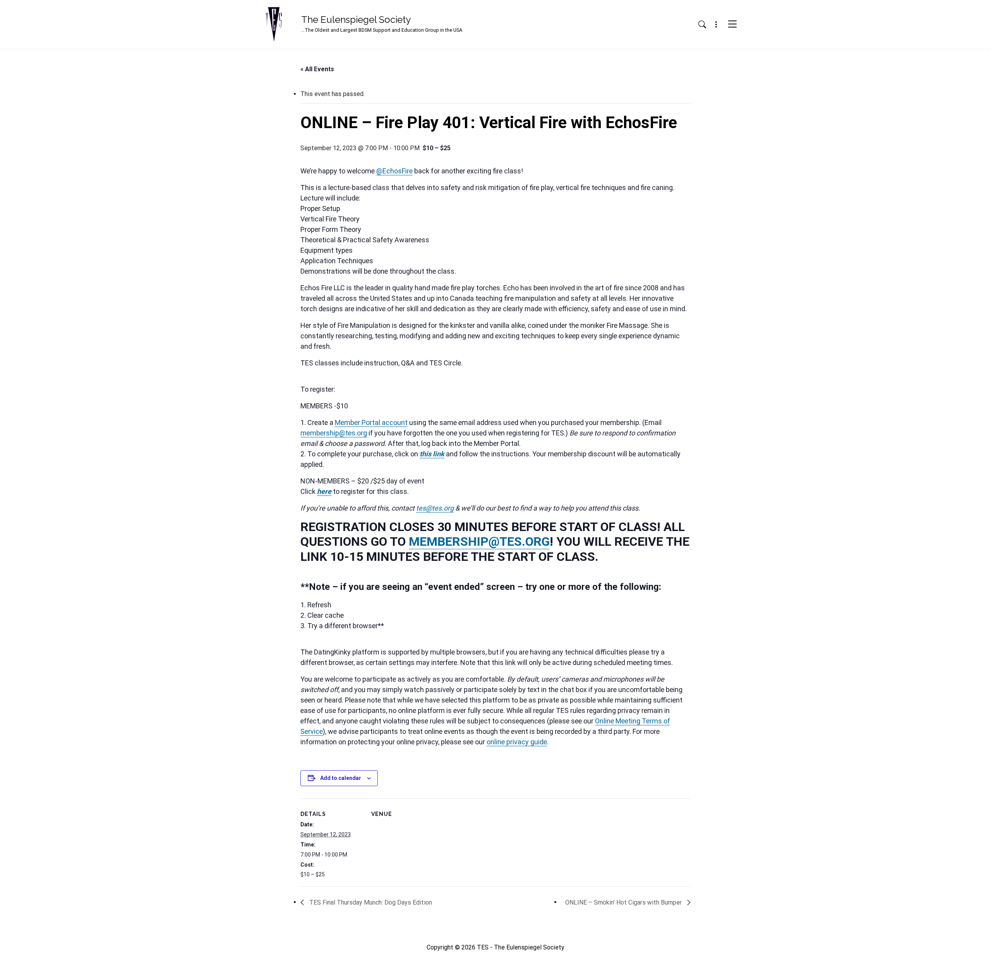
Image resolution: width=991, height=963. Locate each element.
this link (432, 454)
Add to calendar (340, 778)
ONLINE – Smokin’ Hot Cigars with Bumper (624, 902)
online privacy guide (517, 742)
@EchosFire (394, 171)
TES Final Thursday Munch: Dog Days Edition (370, 902)
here (324, 491)
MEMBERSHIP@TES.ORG (479, 541)
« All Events (317, 69)
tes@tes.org (435, 508)
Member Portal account (371, 422)
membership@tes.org (333, 433)
